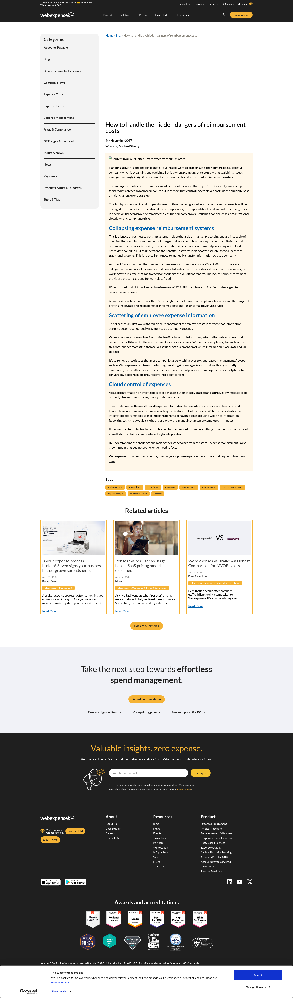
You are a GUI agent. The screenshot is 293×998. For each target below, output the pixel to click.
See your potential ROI (188, 712)
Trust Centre (160, 866)
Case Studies (113, 828)
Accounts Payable (56, 47)
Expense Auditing (211, 847)
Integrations (208, 866)
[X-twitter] (250, 882)
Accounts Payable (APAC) (216, 861)
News (48, 164)
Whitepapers (161, 847)
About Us (111, 823)
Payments (50, 176)
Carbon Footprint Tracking (216, 852)
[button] (225, 14)
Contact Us (184, 3)
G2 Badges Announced (59, 141)
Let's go (201, 773)
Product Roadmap (211, 871)
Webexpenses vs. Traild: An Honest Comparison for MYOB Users (219, 563)
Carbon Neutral (115, 487)
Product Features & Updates (63, 188)
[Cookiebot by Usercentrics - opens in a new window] (29, 991)
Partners (213, 3)
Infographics (160, 852)
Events (157, 833)
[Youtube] (240, 882)
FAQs (156, 861)
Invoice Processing (138, 493)
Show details (59, 991)
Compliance (153, 487)
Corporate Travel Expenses (216, 838)
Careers (199, 3)
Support (229, 3)
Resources (162, 816)
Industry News (54, 153)
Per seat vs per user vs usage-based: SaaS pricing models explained (141, 565)
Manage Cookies (256, 986)
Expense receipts (115, 493)
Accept (258, 975)
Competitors (134, 487)
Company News (54, 82)
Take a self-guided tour (104, 712)
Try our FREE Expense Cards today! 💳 (60, 2)
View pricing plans (146, 712)
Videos (157, 857)
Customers (170, 487)
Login (244, 3)
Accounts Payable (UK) (214, 857)
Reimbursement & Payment (217, 833)
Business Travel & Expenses (62, 71)
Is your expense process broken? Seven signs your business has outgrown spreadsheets (72, 565)
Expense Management (59, 117)
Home (109, 35)
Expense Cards (54, 94)
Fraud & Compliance (57, 129)
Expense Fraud (209, 487)
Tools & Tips (52, 199)
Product (208, 816)
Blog (47, 59)
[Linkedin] (230, 882)
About (111, 816)
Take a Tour (159, 838)
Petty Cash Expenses (213, 842)
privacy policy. (60, 982)
